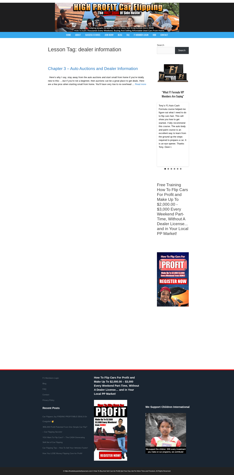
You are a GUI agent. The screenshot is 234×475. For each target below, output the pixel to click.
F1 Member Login (141, 35)
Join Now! (109, 35)
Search (160, 45)
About (78, 35)
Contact (164, 35)
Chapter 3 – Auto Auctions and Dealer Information (93, 68)
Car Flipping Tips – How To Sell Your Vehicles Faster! (65, 448)
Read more (140, 84)
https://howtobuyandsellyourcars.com (78, 471)
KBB (154, 35)
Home (68, 35)
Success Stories (92, 35)
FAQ (127, 35)
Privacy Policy (48, 400)
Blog (120, 35)
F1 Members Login (51, 378)
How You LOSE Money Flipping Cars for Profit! (62, 453)
